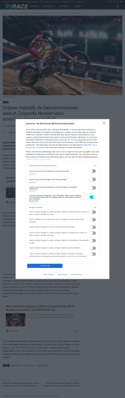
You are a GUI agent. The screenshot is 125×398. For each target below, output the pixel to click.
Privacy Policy (76, 274)
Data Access (62, 274)
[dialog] (62, 199)
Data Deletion (48, 274)
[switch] (93, 171)
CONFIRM (44, 266)
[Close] (104, 123)
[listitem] (62, 165)
